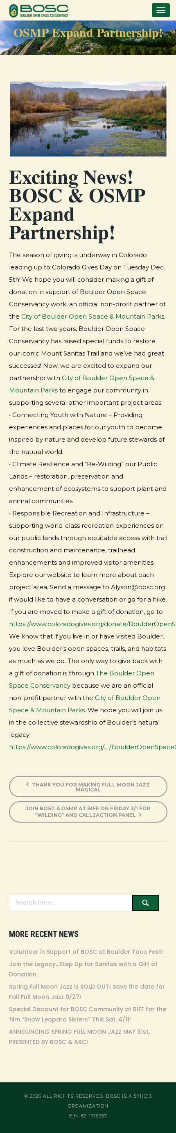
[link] (92, 316)
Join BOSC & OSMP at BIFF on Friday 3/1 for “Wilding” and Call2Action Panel (88, 811)
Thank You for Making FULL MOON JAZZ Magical (90, 787)
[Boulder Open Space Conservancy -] (39, 10)
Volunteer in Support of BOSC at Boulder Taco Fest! (86, 952)
